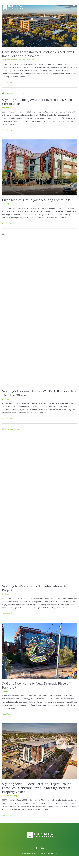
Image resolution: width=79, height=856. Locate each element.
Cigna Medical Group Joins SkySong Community (36, 200)
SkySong (34, 60)
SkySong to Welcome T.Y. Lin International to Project (34, 588)
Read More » (7, 82)
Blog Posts (6, 60)
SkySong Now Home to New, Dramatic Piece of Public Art (36, 685)
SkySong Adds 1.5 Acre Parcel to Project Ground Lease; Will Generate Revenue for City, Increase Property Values (37, 788)
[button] (74, 6)
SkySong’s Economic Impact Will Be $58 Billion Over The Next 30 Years (39, 393)
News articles (24, 60)
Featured (15, 60)
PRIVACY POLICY (52, 854)
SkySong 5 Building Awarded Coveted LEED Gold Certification (37, 102)
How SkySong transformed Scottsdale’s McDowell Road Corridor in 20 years (38, 54)
